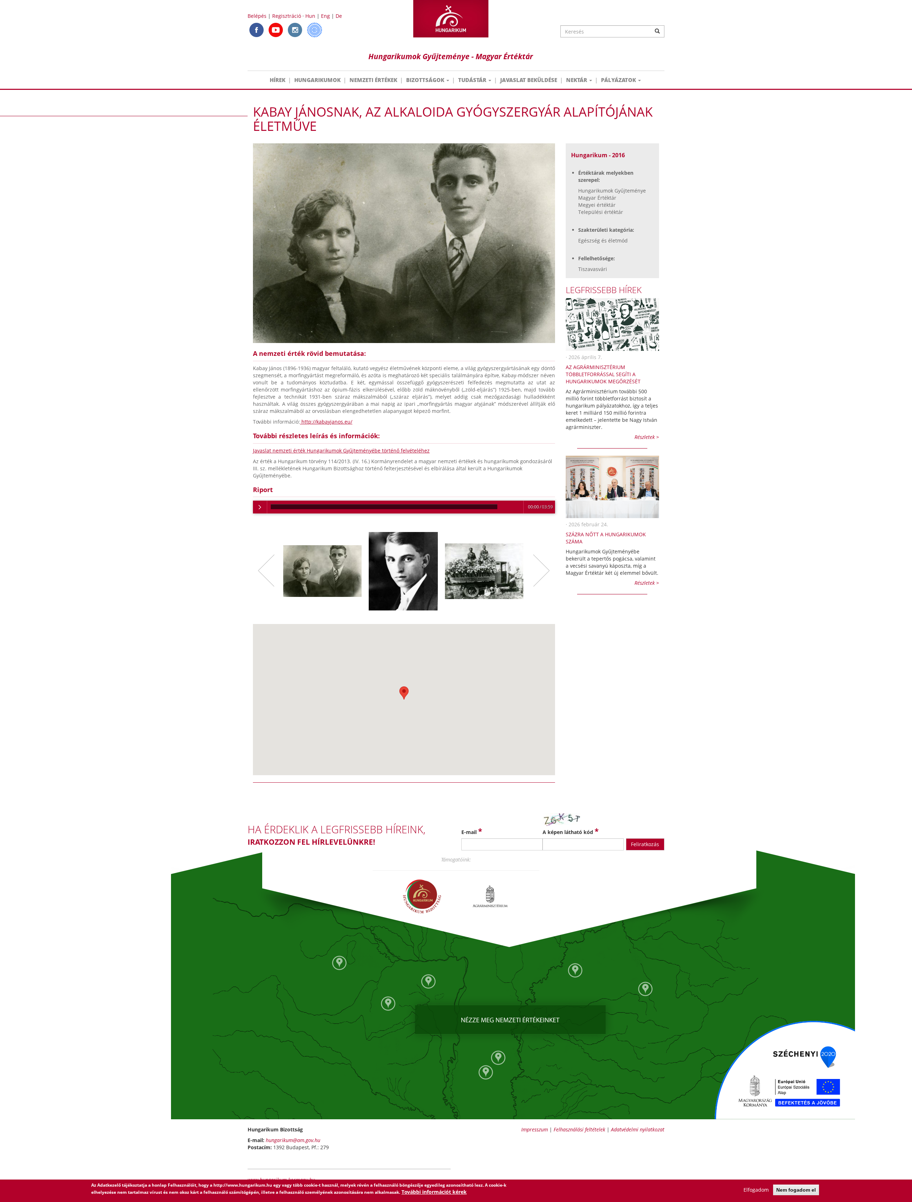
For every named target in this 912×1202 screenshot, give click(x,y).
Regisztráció (286, 15)
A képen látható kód (570, 831)
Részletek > (646, 437)
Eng (325, 15)
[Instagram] (295, 29)
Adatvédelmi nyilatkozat (637, 1129)
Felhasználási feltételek (579, 1129)
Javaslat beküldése (528, 79)
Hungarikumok (317, 79)
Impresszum (534, 1129)
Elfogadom (756, 1189)
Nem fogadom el (796, 1190)
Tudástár (473, 79)
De (339, 15)
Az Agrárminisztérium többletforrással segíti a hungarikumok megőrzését (603, 374)
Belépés (257, 15)
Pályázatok (619, 79)
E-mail (471, 831)
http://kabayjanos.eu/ (326, 421)
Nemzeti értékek (373, 79)
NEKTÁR (577, 79)
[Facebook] (256, 29)
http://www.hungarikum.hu (242, 1185)
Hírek (277, 79)
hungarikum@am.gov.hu (293, 1140)
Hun (310, 15)
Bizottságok (426, 79)
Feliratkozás (645, 844)
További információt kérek (434, 1191)
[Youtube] (276, 29)
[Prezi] (314, 29)
